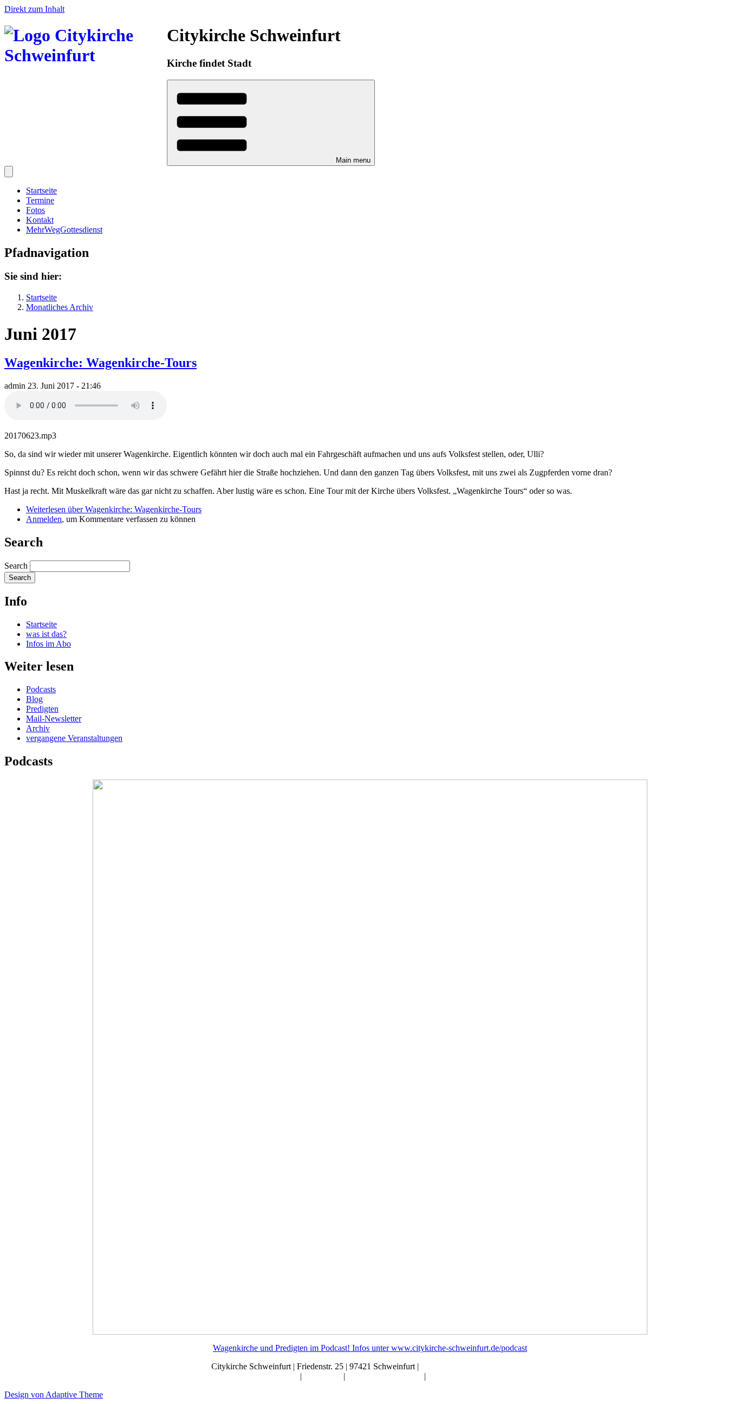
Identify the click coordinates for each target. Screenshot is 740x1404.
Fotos (35, 210)
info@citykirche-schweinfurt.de (475, 1366)
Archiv (38, 728)
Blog (34, 699)
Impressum (323, 1376)
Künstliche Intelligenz (385, 1376)
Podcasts (41, 689)
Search (16, 565)
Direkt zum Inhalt (34, 9)
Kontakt (40, 219)
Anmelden (44, 519)
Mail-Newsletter (53, 718)
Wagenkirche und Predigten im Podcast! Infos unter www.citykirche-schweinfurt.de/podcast (370, 1348)
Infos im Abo (48, 643)
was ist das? (46, 634)
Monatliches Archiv (59, 307)
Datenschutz (449, 1376)
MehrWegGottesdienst (64, 229)
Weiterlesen (114, 509)
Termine (40, 200)
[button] (271, 123)
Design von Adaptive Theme (53, 1394)
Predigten (42, 708)
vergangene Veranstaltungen (74, 738)
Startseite (41, 190)
